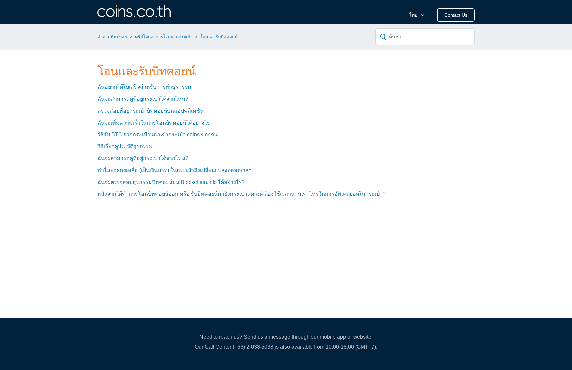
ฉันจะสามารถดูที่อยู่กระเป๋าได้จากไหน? (142, 99)
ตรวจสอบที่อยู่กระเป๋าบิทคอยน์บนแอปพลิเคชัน (150, 111)
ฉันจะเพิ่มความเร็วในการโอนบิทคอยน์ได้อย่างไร (153, 123)
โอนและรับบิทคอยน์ (219, 36)
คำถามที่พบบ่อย (112, 36)
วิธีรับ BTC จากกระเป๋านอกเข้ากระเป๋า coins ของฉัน (157, 134)
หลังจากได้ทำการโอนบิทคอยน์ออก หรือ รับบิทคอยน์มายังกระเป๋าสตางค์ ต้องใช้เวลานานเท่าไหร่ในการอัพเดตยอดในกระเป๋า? (241, 194)
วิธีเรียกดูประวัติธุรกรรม (125, 146)
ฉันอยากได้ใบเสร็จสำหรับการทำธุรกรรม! (145, 87)
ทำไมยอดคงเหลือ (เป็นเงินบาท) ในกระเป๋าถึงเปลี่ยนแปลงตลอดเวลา (174, 170)
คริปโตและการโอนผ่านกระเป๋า (163, 36)
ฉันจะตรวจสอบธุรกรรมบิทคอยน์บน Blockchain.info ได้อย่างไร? (171, 182)
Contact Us (455, 15)
